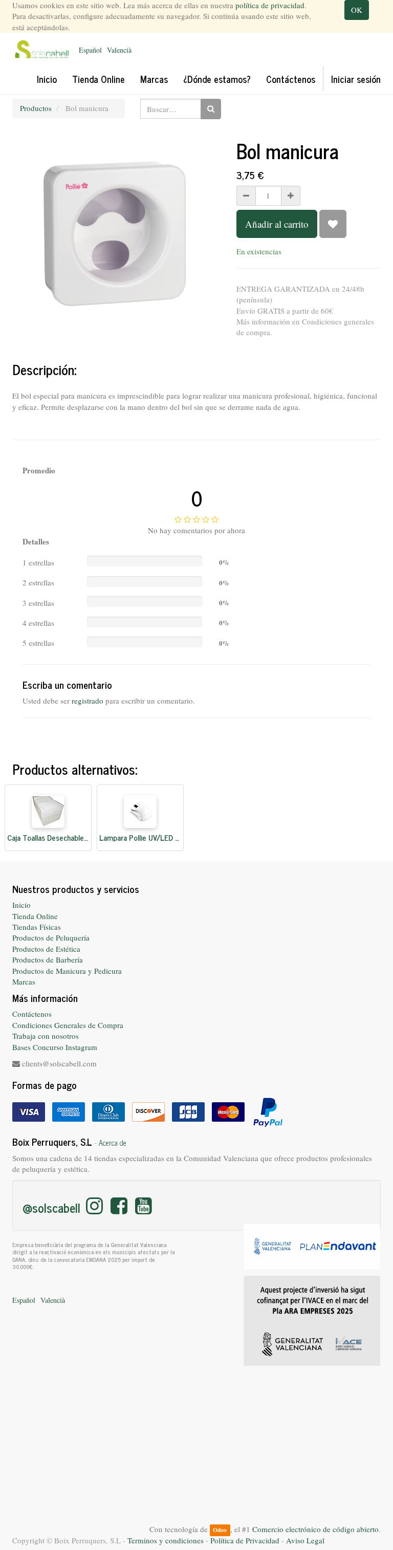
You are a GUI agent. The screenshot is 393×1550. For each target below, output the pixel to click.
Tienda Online (35, 916)
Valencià (119, 50)
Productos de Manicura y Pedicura (67, 971)
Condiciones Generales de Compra (67, 1025)
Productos (36, 108)
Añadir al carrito (277, 223)
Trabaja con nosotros (45, 1036)
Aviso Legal (305, 1540)
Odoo (220, 1529)
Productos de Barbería (47, 959)
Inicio (21, 905)
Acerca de (112, 1143)
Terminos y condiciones (165, 1540)
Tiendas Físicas (36, 927)
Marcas (23, 981)
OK (356, 10)
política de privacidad (269, 5)
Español (90, 50)
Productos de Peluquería (51, 937)
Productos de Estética (46, 949)
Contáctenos (32, 1014)
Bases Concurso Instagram (54, 1047)
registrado (87, 700)
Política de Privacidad (244, 1540)
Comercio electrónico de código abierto (315, 1529)
